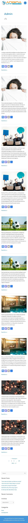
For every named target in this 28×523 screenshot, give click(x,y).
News (2, 510)
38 (19, 460)
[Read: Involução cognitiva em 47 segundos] (14, 387)
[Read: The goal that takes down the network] (14, 263)
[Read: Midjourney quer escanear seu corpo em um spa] (14, 304)
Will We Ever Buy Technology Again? (9, 487)
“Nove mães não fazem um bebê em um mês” (11, 481)
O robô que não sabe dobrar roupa (9, 489)
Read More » (4, 70)
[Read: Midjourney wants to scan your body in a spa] (14, 346)
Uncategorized (4, 512)
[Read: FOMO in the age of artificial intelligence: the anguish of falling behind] (14, 88)
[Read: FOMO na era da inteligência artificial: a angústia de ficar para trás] (14, 37)
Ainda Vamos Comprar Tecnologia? (9, 485)
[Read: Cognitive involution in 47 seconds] (14, 427)
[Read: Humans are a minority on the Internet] (14, 181)
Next (13, 463)
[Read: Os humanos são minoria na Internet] (14, 136)
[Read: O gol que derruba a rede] (14, 223)
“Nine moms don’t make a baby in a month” (10, 483)
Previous (13, 458)
